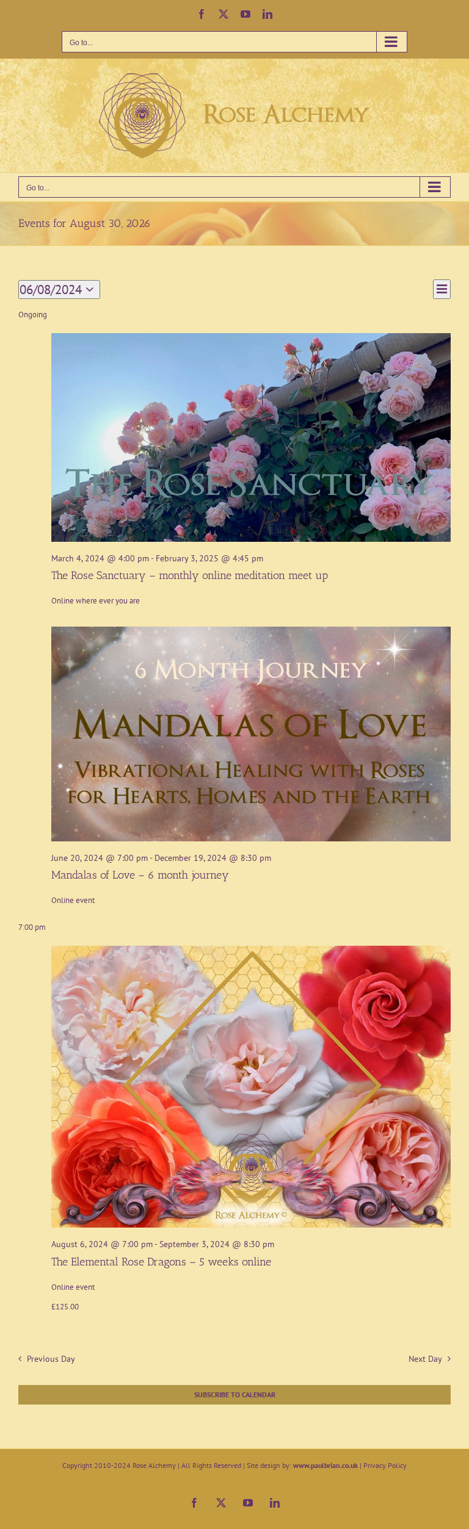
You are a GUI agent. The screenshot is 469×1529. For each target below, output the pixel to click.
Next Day (425, 1358)
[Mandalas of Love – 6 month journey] (251, 734)
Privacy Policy (385, 1465)
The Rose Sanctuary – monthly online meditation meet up (189, 575)
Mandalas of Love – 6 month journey (140, 875)
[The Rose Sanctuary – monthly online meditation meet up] (251, 437)
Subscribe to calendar (234, 1394)
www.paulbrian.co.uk (325, 1465)
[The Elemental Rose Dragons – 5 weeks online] (251, 1087)
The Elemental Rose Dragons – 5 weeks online (161, 1261)
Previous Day (51, 1358)
